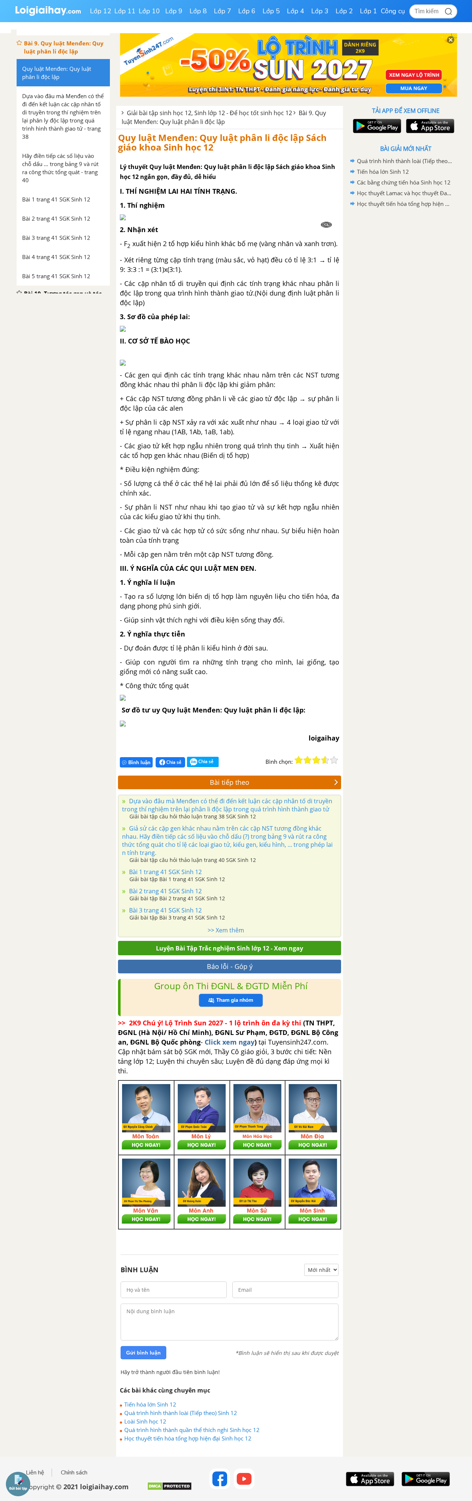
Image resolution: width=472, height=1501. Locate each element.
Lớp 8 (198, 11)
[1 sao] (298, 760)
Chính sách (74, 1473)
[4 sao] (325, 760)
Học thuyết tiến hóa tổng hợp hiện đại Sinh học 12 (187, 1438)
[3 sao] (316, 760)
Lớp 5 (271, 11)
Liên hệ (35, 1473)
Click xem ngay (229, 1042)
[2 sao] (307, 760)
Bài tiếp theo (229, 782)
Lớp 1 (368, 11)
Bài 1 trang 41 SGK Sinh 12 (165, 872)
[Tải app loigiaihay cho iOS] (429, 126)
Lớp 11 (125, 11)
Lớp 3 (320, 11)
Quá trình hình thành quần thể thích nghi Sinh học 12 (192, 1429)
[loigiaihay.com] (48, 14)
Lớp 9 (174, 11)
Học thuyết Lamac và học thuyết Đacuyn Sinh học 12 (404, 193)
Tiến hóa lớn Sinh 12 (150, 1404)
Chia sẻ (173, 762)
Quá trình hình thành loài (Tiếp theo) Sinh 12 (180, 1413)
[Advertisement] (405, 326)
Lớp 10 (149, 11)
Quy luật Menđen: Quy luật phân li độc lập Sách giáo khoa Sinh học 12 (222, 142)
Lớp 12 (100, 11)
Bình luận (139, 762)
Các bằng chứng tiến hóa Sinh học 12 (404, 182)
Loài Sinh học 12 (145, 1421)
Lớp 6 (247, 11)
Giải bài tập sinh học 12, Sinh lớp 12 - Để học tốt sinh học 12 (209, 113)
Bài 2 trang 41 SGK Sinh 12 (165, 891)
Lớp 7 (222, 11)
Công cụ (393, 11)
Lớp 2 (344, 11)
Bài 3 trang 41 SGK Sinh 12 (165, 910)
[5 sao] (334, 760)
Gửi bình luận (143, 1353)
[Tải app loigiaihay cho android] (376, 126)
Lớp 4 (295, 11)
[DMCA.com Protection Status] (169, 1489)
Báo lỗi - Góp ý (230, 966)
